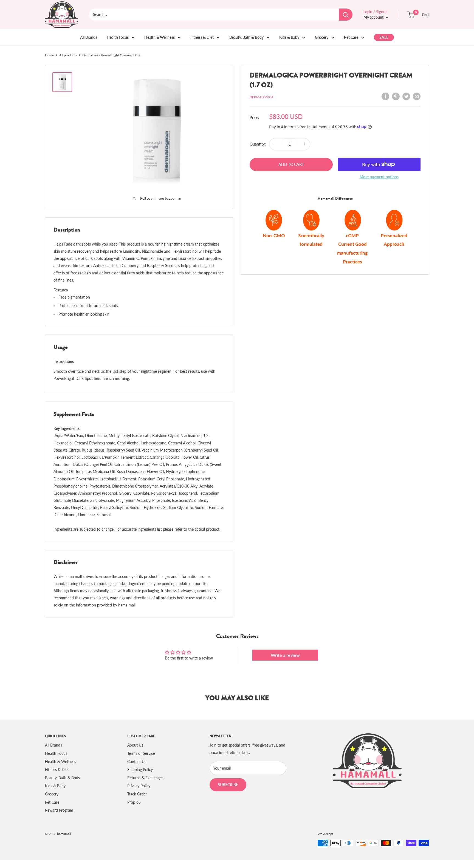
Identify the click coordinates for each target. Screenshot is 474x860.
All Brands (88, 37)
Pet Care (351, 37)
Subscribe (228, 784)
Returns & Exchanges (145, 777)
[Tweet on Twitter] (406, 96)
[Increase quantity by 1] (304, 144)
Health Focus (118, 37)
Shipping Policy (140, 769)
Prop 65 (134, 802)
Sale (383, 37)
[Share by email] (417, 96)
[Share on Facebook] (385, 96)
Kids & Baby (289, 37)
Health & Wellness (159, 37)
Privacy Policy (138, 785)
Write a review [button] (285, 655)
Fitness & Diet (202, 37)
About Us (135, 745)
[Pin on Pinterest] (396, 96)
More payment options (379, 176)
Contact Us (136, 761)
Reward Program (59, 810)
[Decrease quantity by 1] (275, 144)
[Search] (345, 15)
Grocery (321, 37)
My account (373, 17)
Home (49, 55)
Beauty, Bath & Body (246, 37)
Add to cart (291, 164)
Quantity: (258, 143)
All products (68, 55)
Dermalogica (261, 97)
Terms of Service (141, 753)
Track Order (137, 794)
